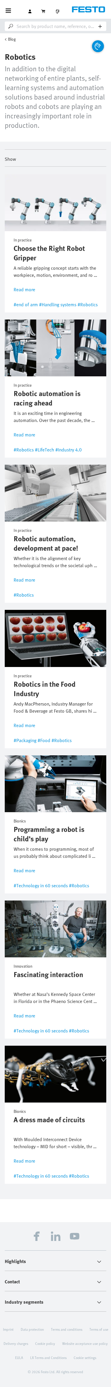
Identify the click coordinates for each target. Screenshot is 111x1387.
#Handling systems (57, 304)
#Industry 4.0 (68, 449)
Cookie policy (45, 1343)
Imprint (8, 1329)
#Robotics (88, 304)
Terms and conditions (66, 1329)
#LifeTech (44, 449)
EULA (19, 1357)
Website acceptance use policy (85, 1343)
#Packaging (25, 740)
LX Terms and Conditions (48, 1357)
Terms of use (98, 1329)
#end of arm (26, 304)
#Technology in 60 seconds (41, 885)
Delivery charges (16, 1343)
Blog (12, 39)
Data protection (32, 1329)
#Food (44, 740)
